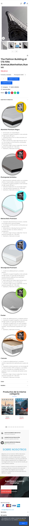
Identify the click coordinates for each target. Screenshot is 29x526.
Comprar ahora (6, 83)
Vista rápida (10, 407)
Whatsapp (15, 93)
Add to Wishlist (15, 87)
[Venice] (7, 406)
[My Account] (27, 4)
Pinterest (12, 93)
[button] (2, 24)
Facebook (6, 93)
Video (2, 381)
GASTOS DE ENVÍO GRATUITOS (12, 432)
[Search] (21, 3)
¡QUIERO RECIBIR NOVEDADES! (6, 491)
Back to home (27, 55)
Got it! (23, 523)
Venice (7, 417)
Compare (5, 87)
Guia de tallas (6, 89)
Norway (21, 417)
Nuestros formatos (7, 99)
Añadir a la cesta (13, 79)
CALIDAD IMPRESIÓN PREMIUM (12, 442)
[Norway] (21, 406)
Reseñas (3, 385)
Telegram (18, 93)
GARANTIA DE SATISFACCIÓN (12, 437)
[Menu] (2, 4)
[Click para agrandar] (3, 38)
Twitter (9, 93)
